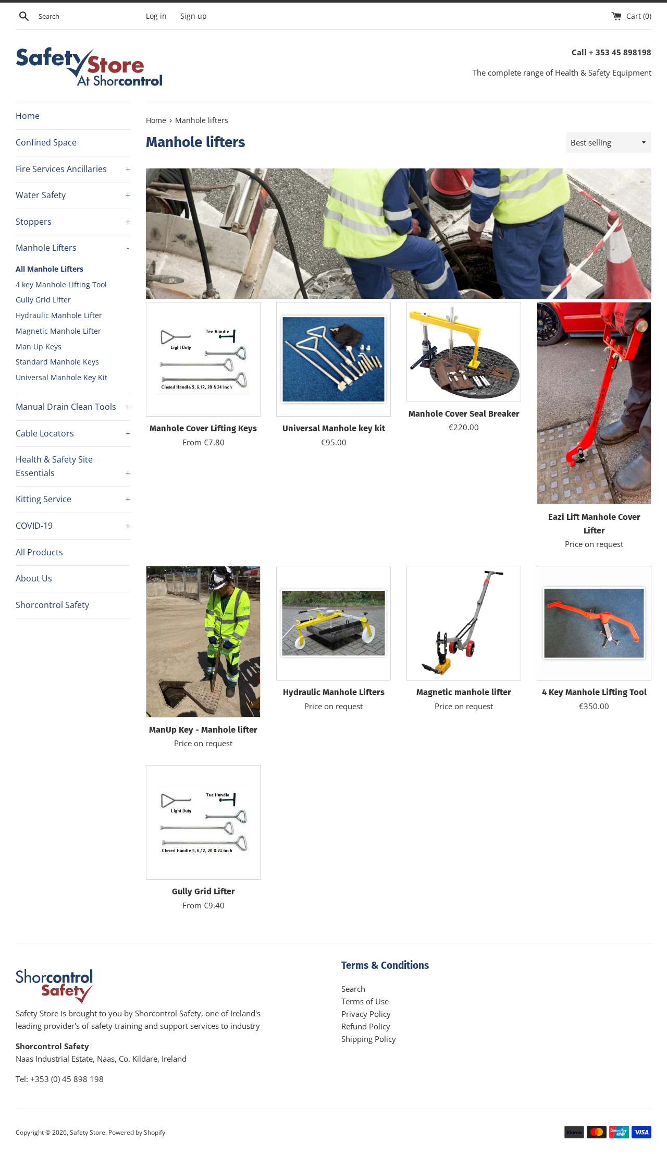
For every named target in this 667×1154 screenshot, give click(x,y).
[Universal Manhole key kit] (333, 359)
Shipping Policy (368, 1039)
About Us (34, 578)
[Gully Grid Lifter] (203, 822)
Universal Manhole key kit (333, 428)
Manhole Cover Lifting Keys (203, 428)
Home (28, 116)
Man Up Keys (38, 346)
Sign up (193, 16)
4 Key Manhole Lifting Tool (594, 692)
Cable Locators (73, 433)
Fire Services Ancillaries (73, 169)
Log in (156, 16)
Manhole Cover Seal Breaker (464, 414)
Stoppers (73, 221)
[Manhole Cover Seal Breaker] (463, 352)
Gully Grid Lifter (43, 300)
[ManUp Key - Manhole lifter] (203, 642)
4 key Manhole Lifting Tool (61, 284)
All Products (39, 552)
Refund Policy (365, 1026)
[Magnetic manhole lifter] (463, 623)
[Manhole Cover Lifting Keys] (203, 359)
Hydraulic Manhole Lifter (59, 315)
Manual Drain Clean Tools (73, 406)
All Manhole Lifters (49, 269)
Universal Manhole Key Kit (61, 377)
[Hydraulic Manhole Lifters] (333, 623)
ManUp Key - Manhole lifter (203, 730)
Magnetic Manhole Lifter (58, 331)
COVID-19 (73, 525)
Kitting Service (73, 499)
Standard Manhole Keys (57, 362)
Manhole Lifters (72, 247)
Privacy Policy (366, 1014)
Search (353, 988)
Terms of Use (365, 1001)
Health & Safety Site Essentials (73, 466)
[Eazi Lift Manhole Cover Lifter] (594, 403)
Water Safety (73, 195)
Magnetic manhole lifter (463, 692)
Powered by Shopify (136, 1132)
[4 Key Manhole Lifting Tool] (594, 623)
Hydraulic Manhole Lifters (334, 692)
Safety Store (87, 1132)
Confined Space (46, 142)
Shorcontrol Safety (52, 605)
